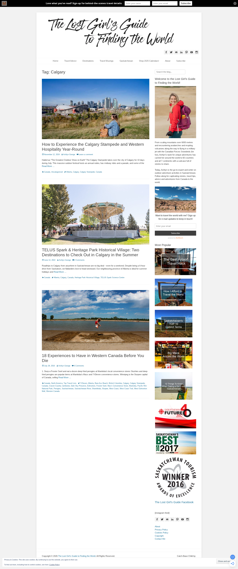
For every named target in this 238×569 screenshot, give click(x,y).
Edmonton (91, 386)
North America (57, 383)
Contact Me (160, 539)
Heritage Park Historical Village (87, 277)
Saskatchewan (126, 61)
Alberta (69, 172)
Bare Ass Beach (101, 383)
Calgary (76, 172)
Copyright (159, 536)
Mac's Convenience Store (118, 386)
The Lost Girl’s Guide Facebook (174, 502)
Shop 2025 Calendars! (149, 61)
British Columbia (115, 383)
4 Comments (79, 366)
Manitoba (132, 386)
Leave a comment (86, 154)
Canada (47, 172)
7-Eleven (83, 383)
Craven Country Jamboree (59, 386)
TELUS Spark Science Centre (112, 277)
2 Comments (79, 260)
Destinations (88, 61)
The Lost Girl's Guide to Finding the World (76, 556)
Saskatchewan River (83, 389)
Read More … (48, 166)
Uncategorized (57, 172)
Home (55, 61)
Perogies (57, 389)
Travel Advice (70, 61)
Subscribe (180, 61)
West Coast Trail (126, 389)
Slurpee (105, 389)
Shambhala (96, 389)
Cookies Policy (161, 532)
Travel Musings (106, 61)
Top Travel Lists (70, 383)
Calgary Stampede (87, 172)
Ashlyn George (69, 154)
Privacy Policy (161, 529)
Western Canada (53, 391)
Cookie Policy (54, 565)
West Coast (114, 389)
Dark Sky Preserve (78, 386)
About (167, 61)
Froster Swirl (101, 386)
